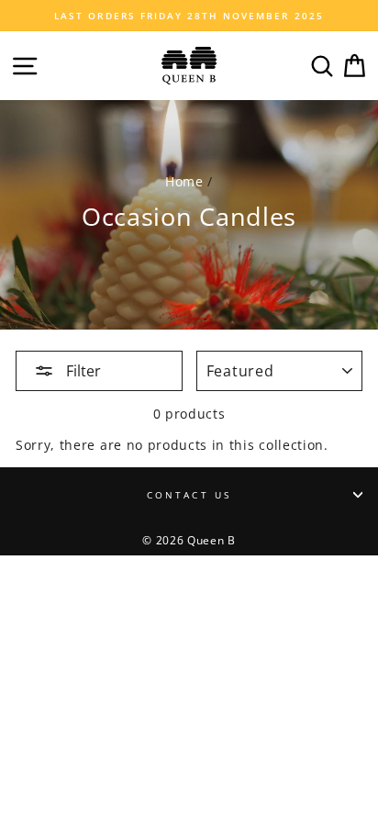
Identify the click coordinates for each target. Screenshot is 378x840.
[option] (189, 15)
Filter (81, 371)
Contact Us (189, 494)
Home (184, 181)
